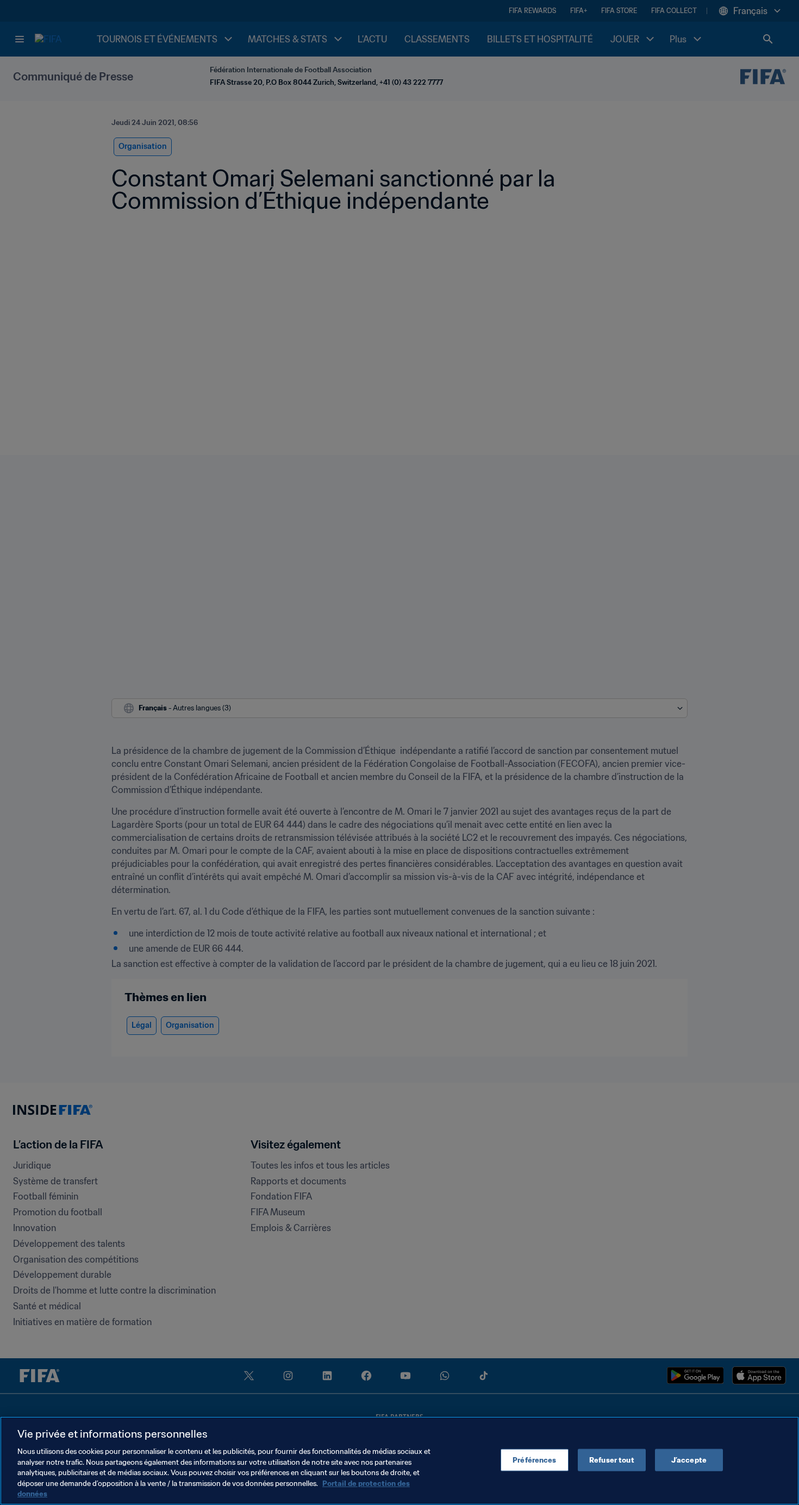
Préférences (534, 1459)
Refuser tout (611, 1459)
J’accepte (689, 1459)
